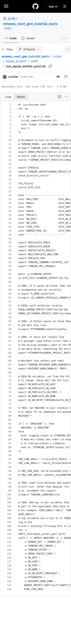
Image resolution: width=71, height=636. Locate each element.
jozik (12, 18)
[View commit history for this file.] (66, 76)
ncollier (13, 76)
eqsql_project (16, 61)
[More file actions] (66, 96)
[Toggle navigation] (6, 6)
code (57, 56)
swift (34, 61)
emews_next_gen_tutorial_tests (30, 24)
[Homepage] (35, 6)
